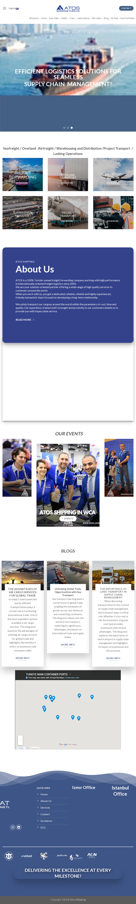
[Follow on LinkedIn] (19, 827)
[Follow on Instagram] (12, 827)
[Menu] (4, 8)
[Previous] (7, 77)
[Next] (129, 77)
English (12, 8)
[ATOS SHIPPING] (68, 8)
